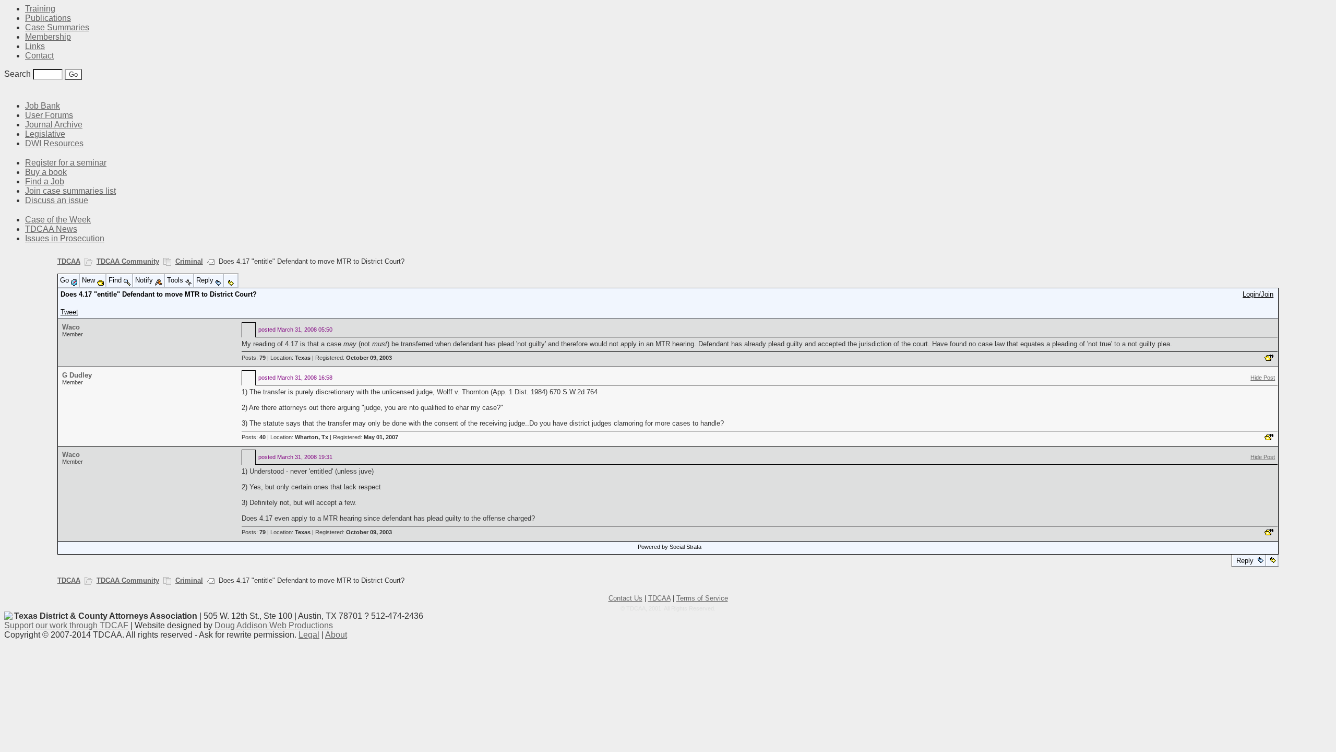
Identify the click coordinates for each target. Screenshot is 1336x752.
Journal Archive (53, 124)
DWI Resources (54, 143)
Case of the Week (58, 219)
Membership (48, 36)
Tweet (69, 312)
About (336, 634)
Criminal (189, 261)
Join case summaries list (70, 190)
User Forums (49, 115)
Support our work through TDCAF (66, 625)
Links (35, 46)
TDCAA (68, 261)
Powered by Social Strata (669, 547)
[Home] (10, 90)
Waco (71, 327)
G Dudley (77, 375)
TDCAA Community (128, 261)
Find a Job (44, 181)
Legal (309, 634)
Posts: (254, 358)
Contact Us (625, 598)
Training (40, 8)
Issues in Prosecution (64, 238)
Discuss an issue (56, 200)
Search (17, 73)
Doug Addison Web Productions (273, 625)
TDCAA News (51, 229)
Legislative (45, 134)
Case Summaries (57, 27)
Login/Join (1258, 294)
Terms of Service (702, 598)
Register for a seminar (65, 162)
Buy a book (46, 172)
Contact (39, 55)
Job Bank (42, 105)
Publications (48, 18)
